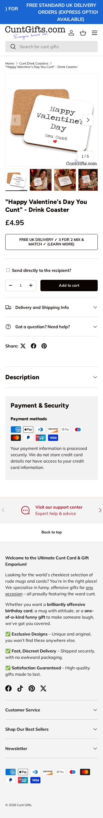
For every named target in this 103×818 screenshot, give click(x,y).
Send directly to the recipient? (41, 270)
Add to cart (69, 285)
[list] (51, 120)
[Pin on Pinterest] (44, 346)
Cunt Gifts (24, 805)
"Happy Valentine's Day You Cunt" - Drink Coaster (41, 66)
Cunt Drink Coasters (33, 63)
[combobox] (51, 46)
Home (9, 63)
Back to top (51, 532)
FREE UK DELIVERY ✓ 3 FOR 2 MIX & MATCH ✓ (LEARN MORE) (51, 241)
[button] (83, 33)
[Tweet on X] (23, 346)
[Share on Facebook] (33, 346)
